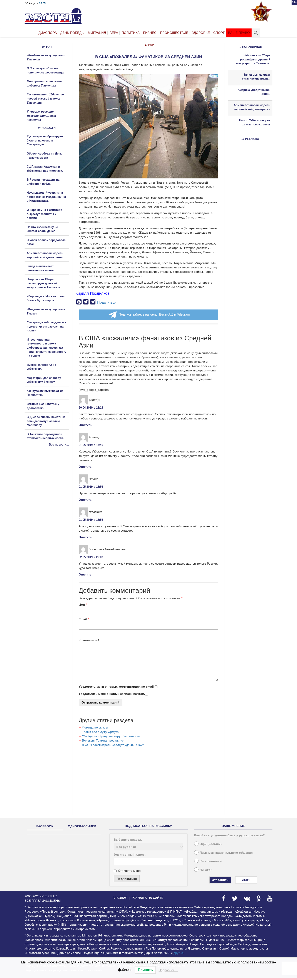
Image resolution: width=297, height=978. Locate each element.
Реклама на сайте (147, 898)
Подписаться (127, 878)
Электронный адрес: (130, 854)
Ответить (85, 425)
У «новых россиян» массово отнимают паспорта (41, 115)
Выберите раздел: (128, 839)
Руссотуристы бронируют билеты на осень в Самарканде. (45, 140)
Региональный (211, 861)
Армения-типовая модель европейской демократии (252, 107)
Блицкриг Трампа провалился (103, 740)
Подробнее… (168, 970)
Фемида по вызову (95, 727)
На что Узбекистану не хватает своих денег (254, 122)
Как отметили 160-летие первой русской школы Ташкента (45, 98)
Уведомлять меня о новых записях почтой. (112, 693)
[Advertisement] (51, 493)
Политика (131, 33)
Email (83, 619)
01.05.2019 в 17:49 (91, 445)
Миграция (97, 33)
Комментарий (89, 640)
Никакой (206, 870)
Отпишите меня (129, 870)
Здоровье (201, 33)
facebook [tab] (44, 826)
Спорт (219, 33)
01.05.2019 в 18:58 (91, 519)
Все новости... (59, 444)
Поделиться (106, 302)
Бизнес (150, 33)
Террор (148, 44)
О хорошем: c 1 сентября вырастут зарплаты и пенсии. (44, 214)
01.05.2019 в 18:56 (91, 486)
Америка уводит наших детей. (254, 92)
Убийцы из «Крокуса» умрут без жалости (111, 736)
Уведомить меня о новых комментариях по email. (117, 686)
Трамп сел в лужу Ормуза (100, 732)
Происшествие (174, 33)
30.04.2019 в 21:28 (91, 407)
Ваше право (239, 33)
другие (178, 953)
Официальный (211, 844)
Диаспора (47, 33)
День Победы (72, 33)
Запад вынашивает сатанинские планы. (256, 76)
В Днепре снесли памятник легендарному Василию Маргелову (46, 421)
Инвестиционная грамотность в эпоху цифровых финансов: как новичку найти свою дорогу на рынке (46, 347)
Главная (120, 898)
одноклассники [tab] (82, 826)
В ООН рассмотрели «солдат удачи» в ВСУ (113, 745)
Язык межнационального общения (226, 852)
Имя (82, 604)
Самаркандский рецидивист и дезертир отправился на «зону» (46, 326)
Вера (114, 33)
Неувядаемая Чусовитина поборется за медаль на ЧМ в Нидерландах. (46, 196)
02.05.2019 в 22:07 (91, 557)
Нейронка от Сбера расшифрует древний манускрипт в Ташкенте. (44, 283)
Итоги (246, 880)
